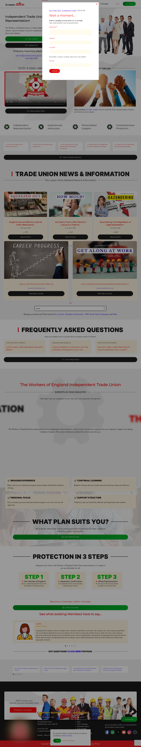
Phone (51, 61)
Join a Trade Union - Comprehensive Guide (62, 10)
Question (53, 27)
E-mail (52, 47)
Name (52, 38)
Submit (54, 71)
